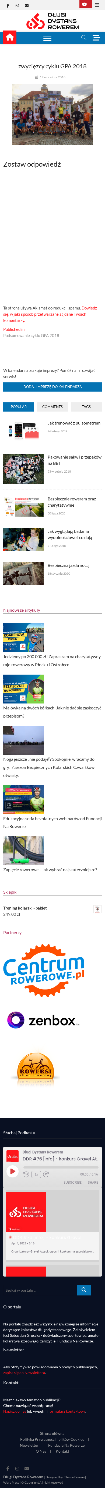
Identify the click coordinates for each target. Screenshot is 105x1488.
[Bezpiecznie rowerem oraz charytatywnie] (23, 498)
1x (36, 1174)
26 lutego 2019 (58, 431)
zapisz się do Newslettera (24, 1372)
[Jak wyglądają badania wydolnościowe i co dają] (23, 530)
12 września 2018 (53, 77)
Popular (19, 407)
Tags (86, 407)
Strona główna (52, 1433)
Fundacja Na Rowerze (66, 1445)
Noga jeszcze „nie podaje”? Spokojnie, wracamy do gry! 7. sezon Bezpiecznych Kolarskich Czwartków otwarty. (48, 767)
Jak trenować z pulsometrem (74, 422)
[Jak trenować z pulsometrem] (23, 422)
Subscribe (73, 1182)
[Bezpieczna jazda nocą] (23, 565)
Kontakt (62, 1451)
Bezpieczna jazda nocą (68, 565)
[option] (52, 1226)
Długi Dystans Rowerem (23, 1476)
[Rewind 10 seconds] (26, 1174)
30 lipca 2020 (56, 513)
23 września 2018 (59, 471)
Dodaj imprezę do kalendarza (52, 387)
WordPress (11, 1482)
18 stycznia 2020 (59, 573)
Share (93, 1182)
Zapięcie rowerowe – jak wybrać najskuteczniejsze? (50, 869)
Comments (52, 407)
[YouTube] (85, 4)
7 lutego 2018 (57, 545)
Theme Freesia (74, 1477)
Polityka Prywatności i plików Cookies (52, 1439)
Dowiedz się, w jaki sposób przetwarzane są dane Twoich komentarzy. (50, 314)
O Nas (41, 1451)
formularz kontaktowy (66, 1411)
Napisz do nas (14, 1411)
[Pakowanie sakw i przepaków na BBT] (23, 456)
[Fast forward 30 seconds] (46, 1174)
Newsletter (29, 1445)
